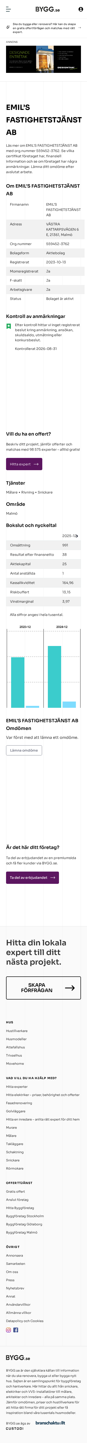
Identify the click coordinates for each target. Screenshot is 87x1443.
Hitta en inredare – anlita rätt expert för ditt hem (43, 1119)
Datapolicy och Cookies (25, 1321)
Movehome (15, 1064)
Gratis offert (15, 1192)
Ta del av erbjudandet (28, 877)
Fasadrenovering (19, 1103)
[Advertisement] (36, 389)
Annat (10, 1296)
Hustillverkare (17, 1031)
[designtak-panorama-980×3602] (43, 71)
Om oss (12, 1272)
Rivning (27, 492)
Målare (12, 492)
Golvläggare (15, 1111)
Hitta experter (17, 1087)
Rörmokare (14, 1168)
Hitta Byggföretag (20, 1208)
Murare (11, 1128)
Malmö (11, 513)
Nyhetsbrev (15, 1288)
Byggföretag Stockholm (25, 1216)
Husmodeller (16, 1039)
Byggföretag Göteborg (24, 1224)
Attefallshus (15, 1047)
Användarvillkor (18, 1305)
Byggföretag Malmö (21, 1232)
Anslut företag (17, 1200)
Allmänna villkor (18, 1313)
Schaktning (15, 1152)
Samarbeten (15, 1264)
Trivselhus (14, 1055)
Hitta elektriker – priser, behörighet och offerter (43, 1095)
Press (10, 1280)
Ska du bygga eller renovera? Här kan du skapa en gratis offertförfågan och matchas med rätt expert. (44, 28)
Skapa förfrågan (36, 988)
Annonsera (14, 1255)
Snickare (45, 492)
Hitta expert (20, 464)
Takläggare (14, 1144)
